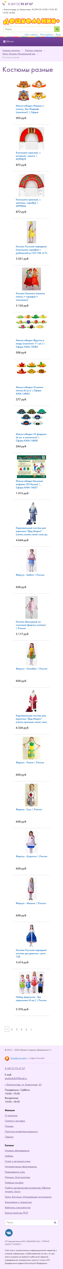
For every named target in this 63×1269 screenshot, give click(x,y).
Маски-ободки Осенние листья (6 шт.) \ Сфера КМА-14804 (29, 390)
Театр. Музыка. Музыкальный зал (18, 53)
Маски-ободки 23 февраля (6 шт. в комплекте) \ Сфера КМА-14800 (31, 437)
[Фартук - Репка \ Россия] (31, 748)
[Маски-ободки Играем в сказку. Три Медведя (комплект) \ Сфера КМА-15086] (31, 91)
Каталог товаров (33, 50)
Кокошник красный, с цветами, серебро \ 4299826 (28, 203)
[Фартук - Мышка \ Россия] (31, 888)
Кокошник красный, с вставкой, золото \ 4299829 (28, 156)
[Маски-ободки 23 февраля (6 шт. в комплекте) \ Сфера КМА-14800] (31, 417)
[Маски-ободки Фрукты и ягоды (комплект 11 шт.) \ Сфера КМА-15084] (31, 321)
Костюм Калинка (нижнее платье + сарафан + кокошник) (30, 296)
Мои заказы (31, 34)
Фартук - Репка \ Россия (30, 762)
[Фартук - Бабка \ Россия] (31, 560)
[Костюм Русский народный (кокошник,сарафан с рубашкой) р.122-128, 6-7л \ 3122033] (31, 232)
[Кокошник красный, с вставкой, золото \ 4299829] (31, 138)
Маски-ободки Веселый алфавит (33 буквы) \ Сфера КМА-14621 (29, 484)
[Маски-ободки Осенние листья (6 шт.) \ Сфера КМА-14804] (31, 367)
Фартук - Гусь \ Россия (29, 809)
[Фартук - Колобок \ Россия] (31, 654)
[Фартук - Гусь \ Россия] (31, 795)
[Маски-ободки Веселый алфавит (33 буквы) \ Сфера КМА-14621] (31, 466)
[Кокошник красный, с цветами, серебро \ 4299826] (31, 185)
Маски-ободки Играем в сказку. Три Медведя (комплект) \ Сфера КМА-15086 (30, 110)
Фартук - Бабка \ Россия (30, 574)
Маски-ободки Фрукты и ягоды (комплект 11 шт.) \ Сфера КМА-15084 (30, 343)
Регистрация (46, 34)
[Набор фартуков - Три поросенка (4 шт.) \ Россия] (31, 982)
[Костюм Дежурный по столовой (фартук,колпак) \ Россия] (31, 607)
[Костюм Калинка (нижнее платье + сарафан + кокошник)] (31, 279)
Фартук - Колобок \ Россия (31, 668)
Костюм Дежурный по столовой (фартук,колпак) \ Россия (31, 625)
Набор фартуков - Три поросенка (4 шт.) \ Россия (31, 998)
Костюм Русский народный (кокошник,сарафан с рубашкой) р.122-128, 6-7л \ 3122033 (31, 251)
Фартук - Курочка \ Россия (31, 856)
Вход (58, 34)
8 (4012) (20, 4)
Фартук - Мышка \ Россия (31, 903)
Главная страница (11, 50)
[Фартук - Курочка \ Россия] (31, 842)
